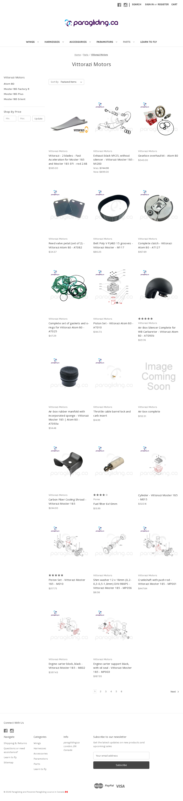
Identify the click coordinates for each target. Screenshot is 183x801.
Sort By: (55, 82)
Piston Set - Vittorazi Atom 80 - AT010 (113, 325)
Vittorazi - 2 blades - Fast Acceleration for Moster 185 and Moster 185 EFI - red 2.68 (68, 159)
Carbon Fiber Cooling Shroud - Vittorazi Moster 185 (67, 501)
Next (173, 691)
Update (38, 118)
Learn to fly (148, 41)
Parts (127, 41)
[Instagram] (125, 5)
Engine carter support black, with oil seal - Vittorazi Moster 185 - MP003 (112, 668)
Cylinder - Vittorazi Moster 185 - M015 (158, 497)
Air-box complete (149, 411)
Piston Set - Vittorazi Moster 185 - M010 (67, 582)
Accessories (78, 41)
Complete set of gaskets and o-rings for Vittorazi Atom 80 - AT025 (69, 327)
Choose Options (69, 126)
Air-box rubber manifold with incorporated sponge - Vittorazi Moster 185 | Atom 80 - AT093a (69, 417)
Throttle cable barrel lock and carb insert (112, 413)
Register (163, 4)
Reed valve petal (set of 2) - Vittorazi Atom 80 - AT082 (67, 245)
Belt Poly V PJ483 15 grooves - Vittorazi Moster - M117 (113, 245)
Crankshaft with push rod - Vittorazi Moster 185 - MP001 (157, 582)
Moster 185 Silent (14, 99)
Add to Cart (114, 126)
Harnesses (52, 41)
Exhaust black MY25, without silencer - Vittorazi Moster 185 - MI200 (113, 159)
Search (136, 4)
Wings (30, 41)
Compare (68, 120)
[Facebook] (119, 5)
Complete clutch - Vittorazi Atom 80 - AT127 (155, 245)
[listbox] (72, 82)
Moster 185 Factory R (16, 89)
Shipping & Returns (15, 743)
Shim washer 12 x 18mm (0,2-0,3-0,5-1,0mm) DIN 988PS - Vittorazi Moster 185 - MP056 (112, 584)
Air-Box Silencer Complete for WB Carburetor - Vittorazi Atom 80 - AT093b (158, 331)
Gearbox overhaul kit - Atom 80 (158, 155)
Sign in (149, 4)
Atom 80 (9, 83)
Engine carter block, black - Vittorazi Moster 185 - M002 (67, 666)
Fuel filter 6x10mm (105, 503)
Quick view (66, 114)
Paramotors (105, 41)
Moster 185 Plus (13, 94)
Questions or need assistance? (14, 750)
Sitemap (8, 762)
